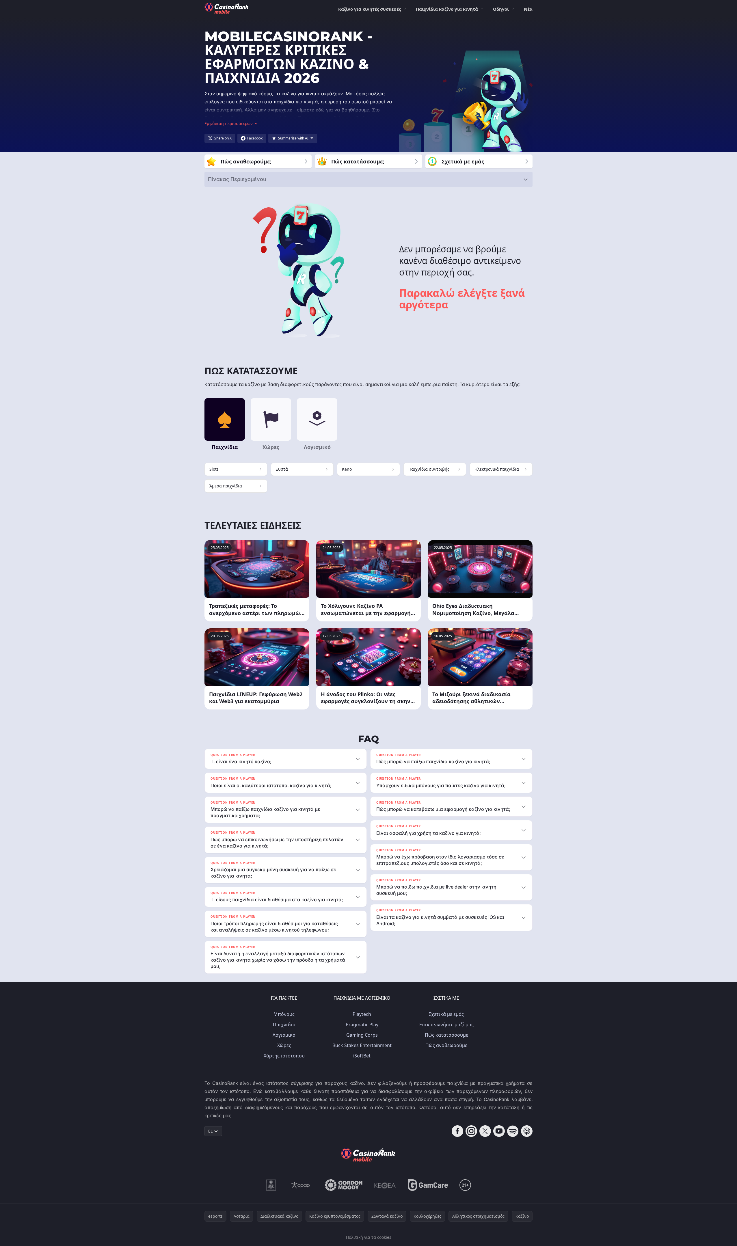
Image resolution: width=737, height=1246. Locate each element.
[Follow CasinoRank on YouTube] (499, 1131)
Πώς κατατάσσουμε (446, 1035)
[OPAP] (300, 1185)
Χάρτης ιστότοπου (284, 1056)
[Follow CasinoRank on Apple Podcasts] (527, 1131)
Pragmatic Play (362, 1024)
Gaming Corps (362, 1035)
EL (210, 1131)
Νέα (528, 9)
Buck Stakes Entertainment (362, 1045)
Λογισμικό (284, 1035)
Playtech (362, 1014)
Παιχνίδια (284, 1024)
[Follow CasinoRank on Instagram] (471, 1131)
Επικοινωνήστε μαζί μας (446, 1024)
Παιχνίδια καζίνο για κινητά (447, 9)
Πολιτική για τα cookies (368, 1237)
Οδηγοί (501, 9)
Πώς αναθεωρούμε (446, 1045)
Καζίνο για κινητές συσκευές (369, 9)
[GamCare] (428, 1185)
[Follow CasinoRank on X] (485, 1131)
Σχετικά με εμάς (446, 1014)
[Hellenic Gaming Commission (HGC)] (271, 1185)
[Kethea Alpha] (385, 1185)
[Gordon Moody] (343, 1185)
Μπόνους (284, 1014)
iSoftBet (362, 1056)
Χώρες (284, 1045)
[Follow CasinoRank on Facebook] (457, 1131)
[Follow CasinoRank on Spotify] (513, 1131)
